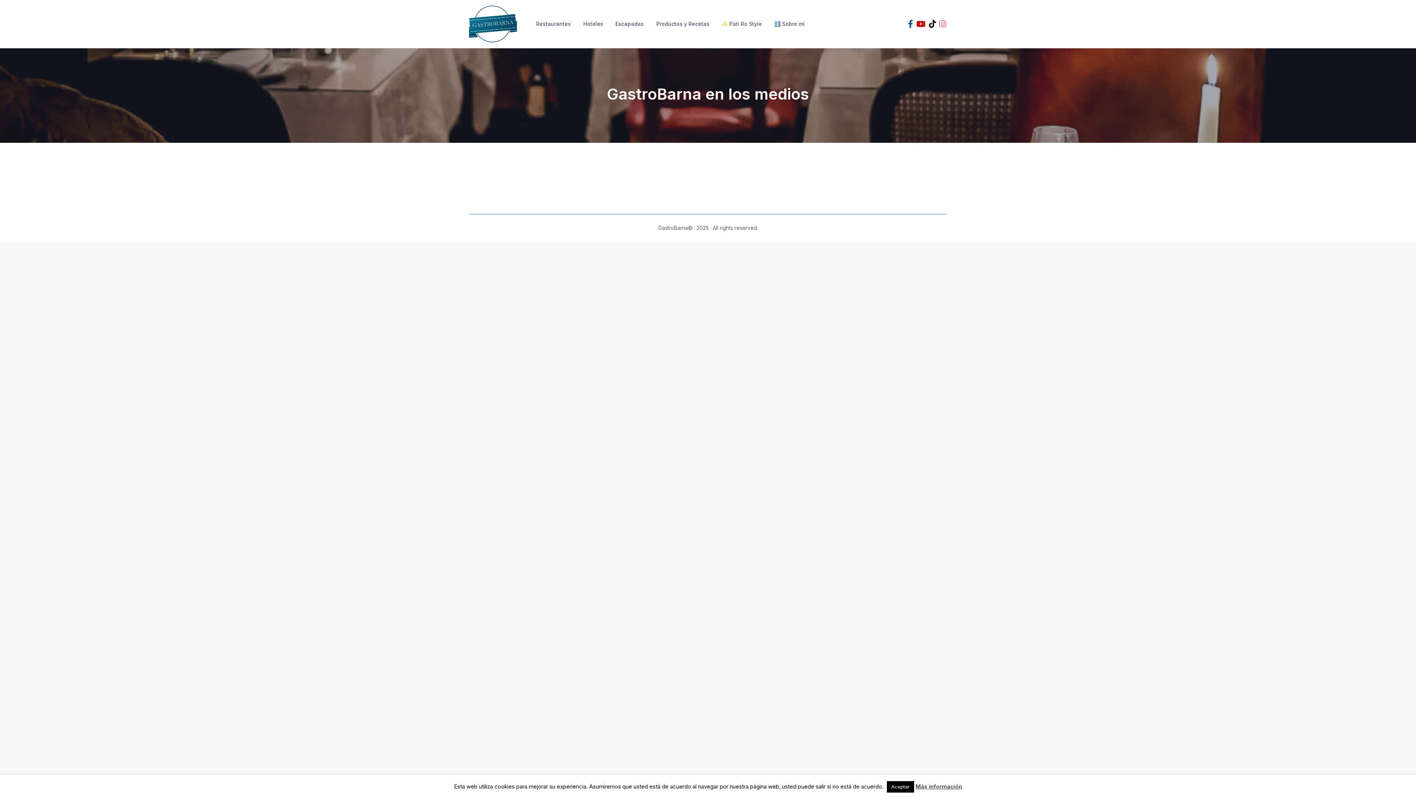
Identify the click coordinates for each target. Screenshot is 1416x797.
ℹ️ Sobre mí (789, 24)
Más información (939, 786)
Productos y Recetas (682, 24)
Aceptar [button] (900, 787)
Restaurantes (553, 24)
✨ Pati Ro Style (742, 24)
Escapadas (629, 24)
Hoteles (593, 24)
